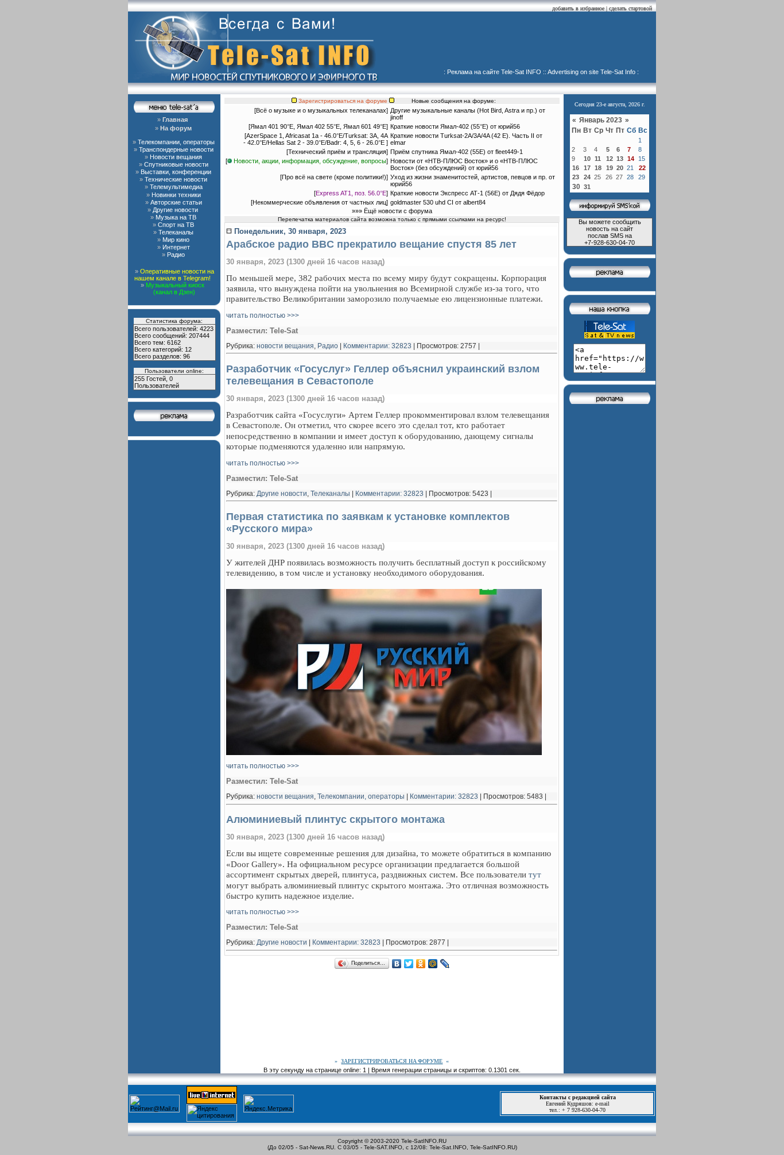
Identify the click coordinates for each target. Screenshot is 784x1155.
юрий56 (509, 126)
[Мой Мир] (433, 963)
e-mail (602, 1103)
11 (598, 158)
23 (575, 177)
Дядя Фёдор (527, 193)
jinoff (396, 117)
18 (598, 167)
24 (587, 177)
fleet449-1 (509, 151)
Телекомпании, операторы (361, 796)
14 (630, 158)
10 (587, 158)
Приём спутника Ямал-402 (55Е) (438, 151)
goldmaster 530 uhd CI (421, 202)
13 (619, 158)
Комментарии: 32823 (377, 346)
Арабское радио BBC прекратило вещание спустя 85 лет (371, 244)
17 (587, 167)
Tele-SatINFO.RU (424, 1141)
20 (619, 167)
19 (609, 167)
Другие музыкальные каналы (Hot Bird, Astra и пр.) (463, 110)
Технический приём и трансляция (337, 151)
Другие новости (282, 494)
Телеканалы (330, 494)
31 (587, 186)
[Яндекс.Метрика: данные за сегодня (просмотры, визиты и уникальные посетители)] (268, 1103)
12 (609, 158)
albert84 (474, 202)
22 (642, 167)
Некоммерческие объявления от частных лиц (319, 202)
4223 (207, 328)
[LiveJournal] (445, 963)
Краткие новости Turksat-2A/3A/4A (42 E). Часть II (462, 135)
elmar (398, 142)
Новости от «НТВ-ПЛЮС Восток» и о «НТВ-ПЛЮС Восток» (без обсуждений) (464, 164)
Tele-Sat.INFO (448, 1147)
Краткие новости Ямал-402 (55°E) (440, 126)
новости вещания (285, 346)
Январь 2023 (601, 120)
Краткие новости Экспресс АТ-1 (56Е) (445, 193)
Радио (327, 346)
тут (535, 874)
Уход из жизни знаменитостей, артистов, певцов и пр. (468, 177)
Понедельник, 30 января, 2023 (289, 231)
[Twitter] (409, 963)
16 (575, 167)
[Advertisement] (521, 43)
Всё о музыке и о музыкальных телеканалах (321, 110)
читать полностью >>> (262, 315)
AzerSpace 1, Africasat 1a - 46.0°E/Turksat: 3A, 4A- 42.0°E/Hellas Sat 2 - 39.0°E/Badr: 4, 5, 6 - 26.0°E (315, 139)
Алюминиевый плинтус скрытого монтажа (335, 819)
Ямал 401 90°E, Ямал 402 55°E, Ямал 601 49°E (318, 126)
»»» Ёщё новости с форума (392, 210)
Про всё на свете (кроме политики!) (334, 177)
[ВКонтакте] (397, 963)
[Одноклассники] (421, 963)
